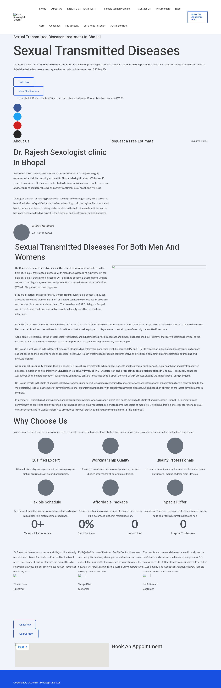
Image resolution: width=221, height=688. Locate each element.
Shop (178, 8)
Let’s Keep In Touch (94, 25)
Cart (41, 25)
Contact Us (144, 8)
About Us (56, 8)
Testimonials (163, 8)
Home (42, 8)
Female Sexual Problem (117, 8)
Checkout (54, 25)
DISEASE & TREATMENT (81, 8)
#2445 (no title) (118, 25)
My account (72, 25)
